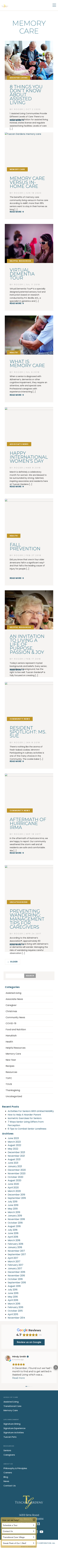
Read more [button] (18, 1378)
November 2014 (16, 1317)
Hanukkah (11, 1035)
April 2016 (13, 1300)
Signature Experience (14, 1428)
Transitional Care (12, 1406)
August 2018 (14, 1226)
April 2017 (13, 1258)
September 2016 (17, 1282)
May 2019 (13, 1208)
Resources (11, 1072)
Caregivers (9, 1454)
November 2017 (16, 1250)
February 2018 (15, 1244)
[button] (54, 5)
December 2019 (16, 1194)
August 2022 (14, 1145)
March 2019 (14, 1212)
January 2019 (15, 1215)
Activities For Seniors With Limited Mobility (31, 1111)
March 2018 (14, 1240)
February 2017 (15, 1265)
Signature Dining (12, 1423)
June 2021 (13, 1162)
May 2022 (13, 1148)
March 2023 (14, 1141)
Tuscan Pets (10, 1436)
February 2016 (15, 1307)
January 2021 (15, 1166)
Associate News (19, 444)
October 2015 (15, 1310)
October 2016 (15, 1279)
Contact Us (10, 1485)
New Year (11, 1059)
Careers (8, 1472)
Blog (6, 1476)
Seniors (7, 1450)
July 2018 (12, 1229)
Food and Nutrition (16, 1029)
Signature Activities (14, 1432)
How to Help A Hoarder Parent (24, 1114)
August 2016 (14, 1286)
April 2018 (13, 1236)
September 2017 (17, 1254)
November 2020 (16, 1173)
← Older (12, 961)
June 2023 (13, 1138)
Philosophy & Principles (15, 1468)
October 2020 (15, 1177)
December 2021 (16, 1152)
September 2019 (17, 1198)
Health (14, 352)
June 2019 (13, 1205)
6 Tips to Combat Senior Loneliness (27, 1128)
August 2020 (14, 1180)
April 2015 (13, 1314)
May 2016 (13, 1296)
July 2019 (12, 1201)
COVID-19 (11, 1023)
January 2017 (15, 1268)
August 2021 (14, 1159)
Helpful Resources (20, 261)
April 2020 (13, 1187)
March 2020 (14, 1191)
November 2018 (16, 1219)
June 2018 (13, 1233)
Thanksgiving (13, 1090)
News (6, 1481)
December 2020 (17, 1170)
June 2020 (13, 1184)
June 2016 (13, 1293)
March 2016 (14, 1303)
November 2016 (16, 1275)
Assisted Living (19, 78)
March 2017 (14, 1261)
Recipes (10, 1066)
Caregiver (11, 1005)
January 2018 (15, 1247)
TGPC (9, 1078)
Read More (15, 120)
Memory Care (17, 169)
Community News (20, 719)
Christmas (11, 1011)
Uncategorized (19, 902)
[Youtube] (41, 1531)
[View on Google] (8, 1358)
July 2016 (12, 1289)
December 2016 (16, 1272)
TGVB (9, 1084)
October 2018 (15, 1222)
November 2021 (16, 1155)
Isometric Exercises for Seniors (25, 1118)
